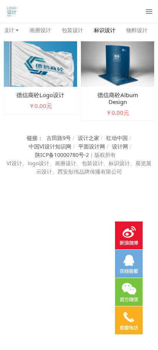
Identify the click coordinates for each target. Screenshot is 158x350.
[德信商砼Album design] (117, 63)
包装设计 (72, 30)
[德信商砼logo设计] (40, 63)
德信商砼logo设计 (40, 94)
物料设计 (137, 30)
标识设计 (104, 30)
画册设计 (40, 30)
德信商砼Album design (117, 98)
